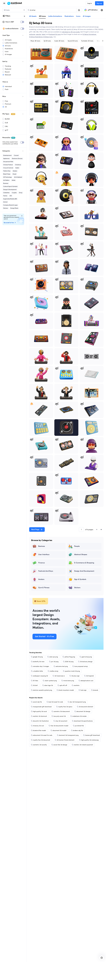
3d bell (35, 685)
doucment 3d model (59, 730)
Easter (17, 168)
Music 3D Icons (35, 41)
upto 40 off (63, 685)
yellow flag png (69, 657)
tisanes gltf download (92, 735)
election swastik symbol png (42, 690)
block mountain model (66, 690)
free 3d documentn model (59, 726)
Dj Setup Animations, (90, 34)
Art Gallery (6, 180)
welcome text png (62, 666)
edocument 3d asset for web (42, 735)
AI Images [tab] (87, 16)
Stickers (77, 587)
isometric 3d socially (40, 745)
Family (5, 195)
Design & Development (9, 189)
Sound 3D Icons (73, 41)
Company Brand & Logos (10, 205)
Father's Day (6, 171)
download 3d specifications (83, 721)
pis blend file (79, 726)
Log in (89, 3)
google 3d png (38, 657)
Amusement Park (8, 161)
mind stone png (68, 681)
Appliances (6, 158)
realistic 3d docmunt (40, 716)
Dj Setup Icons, (48, 37)
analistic (77, 685)
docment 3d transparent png (68, 735)
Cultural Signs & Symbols (10, 186)
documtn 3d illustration (41, 721)
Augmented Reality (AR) (10, 199)
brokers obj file (78, 730)
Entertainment (7, 155)
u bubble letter (38, 671)
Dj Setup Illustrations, (36, 37)
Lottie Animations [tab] (55, 16)
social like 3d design (60, 745)
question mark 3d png (72, 671)
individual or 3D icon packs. (71, 32)
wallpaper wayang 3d (40, 676)
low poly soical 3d (60, 716)
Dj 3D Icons (47, 41)
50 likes (35, 681)
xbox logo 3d (48, 685)
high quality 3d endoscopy (90, 740)
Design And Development (84, 571)
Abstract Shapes (80, 554)
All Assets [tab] (32, 16)
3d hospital (90, 676)
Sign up (99, 3)
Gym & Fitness (43, 587)
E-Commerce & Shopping (84, 563)
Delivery (5, 208)
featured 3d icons (55, 34)
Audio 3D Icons (59, 41)
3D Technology (7, 177)
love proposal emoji (81, 666)
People (77, 546)
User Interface (43, 554)
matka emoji (54, 671)
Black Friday (6, 174)
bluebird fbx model (39, 730)
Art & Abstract (18, 177)
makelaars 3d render (79, 716)
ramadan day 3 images (41, 666)
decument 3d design (83, 711)
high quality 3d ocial (40, 711)
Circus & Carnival (8, 168)
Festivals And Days (45, 571)
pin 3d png (54, 661)
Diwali (14, 174)
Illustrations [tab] (69, 16)
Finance (41, 563)
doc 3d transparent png (78, 702)
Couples (14, 192)
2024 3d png (69, 661)
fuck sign (83, 690)
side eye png (53, 657)
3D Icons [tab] (42, 16)
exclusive (32, 34)
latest (43, 34)
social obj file (37, 702)
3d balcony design (86, 661)
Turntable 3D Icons (87, 41)
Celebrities (6, 192)
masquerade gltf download (42, 707)
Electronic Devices (17, 158)
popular (38, 34)
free (44, 27)
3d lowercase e (60, 676)
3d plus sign (75, 676)
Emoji (20, 192)
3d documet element (86, 707)
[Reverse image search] (78, 10)
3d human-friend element (65, 740)
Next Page (35, 529)
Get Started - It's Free (44, 636)
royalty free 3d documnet (41, 740)
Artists (13, 180)
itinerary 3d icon (38, 726)
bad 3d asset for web (56, 702)
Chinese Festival (8, 164)
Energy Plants (14, 208)
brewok (95, 690)
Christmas (18, 164)
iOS (11, 195)
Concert (16, 155)
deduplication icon (87, 681)
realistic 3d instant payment (83, 745)
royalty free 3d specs (65, 707)
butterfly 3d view (38, 661)
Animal (5, 202)
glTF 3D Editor (93, 10)
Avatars (15, 171)
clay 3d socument (61, 721)
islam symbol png (51, 681)
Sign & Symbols (80, 579)
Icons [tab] (78, 16)
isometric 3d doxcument (62, 711)
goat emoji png (87, 657)
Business (5, 183)
